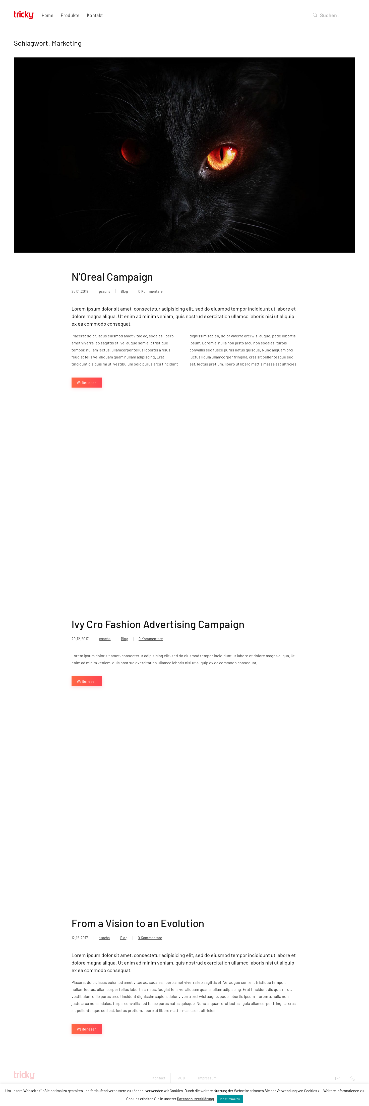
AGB (181, 1077)
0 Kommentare (150, 291)
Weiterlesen (87, 382)
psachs (104, 291)
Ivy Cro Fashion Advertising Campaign (158, 624)
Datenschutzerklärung (195, 1098)
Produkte (70, 15)
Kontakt (95, 15)
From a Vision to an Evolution (138, 923)
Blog (124, 291)
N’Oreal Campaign (112, 276)
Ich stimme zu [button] (230, 1099)
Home (47, 15)
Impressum (207, 1077)
